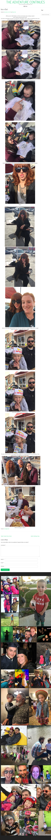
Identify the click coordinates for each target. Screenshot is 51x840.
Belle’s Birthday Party (35, 536)
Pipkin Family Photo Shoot (6, 536)
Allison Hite (14, 12)
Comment (3, 545)
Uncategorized (6, 528)
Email (2, 562)
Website (2, 566)
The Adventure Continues (25, 2)
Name (2, 559)
